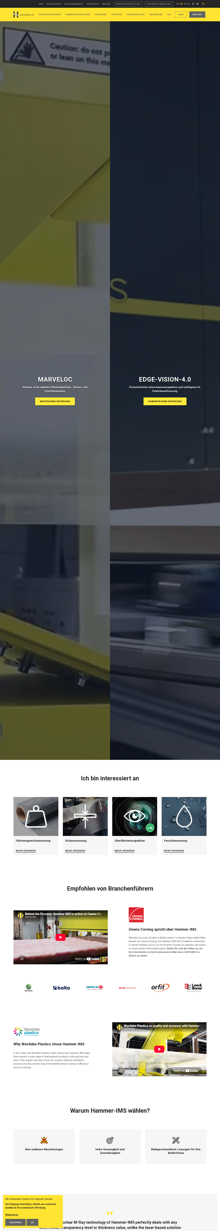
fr (185, 4)
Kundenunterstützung (128, 4)
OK (32, 1222)
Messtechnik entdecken (55, 401)
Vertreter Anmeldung (159, 4)
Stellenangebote (73, 4)
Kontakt (197, 14)
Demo (181, 14)
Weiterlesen (11, 1214)
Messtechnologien (50, 14)
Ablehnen (15, 1222)
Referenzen (155, 14)
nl (189, 4)
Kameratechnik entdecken (165, 401)
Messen (106, 4)
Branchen (101, 14)
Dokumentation (136, 14)
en (177, 4)
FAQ (169, 14)
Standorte (93, 4)
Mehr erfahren (26, 851)
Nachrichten (54, 4)
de (181, 4)
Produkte (116, 14)
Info (41, 4)
